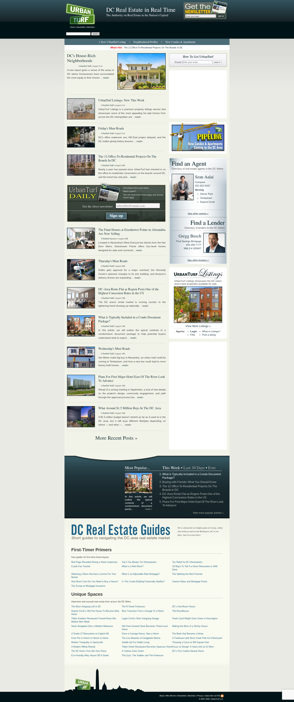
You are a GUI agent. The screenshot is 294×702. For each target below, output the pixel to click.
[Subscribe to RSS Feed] (222, 696)
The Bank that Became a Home (187, 633)
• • (147, 42)
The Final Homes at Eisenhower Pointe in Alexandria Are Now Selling (131, 231)
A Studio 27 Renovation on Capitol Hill (90, 633)
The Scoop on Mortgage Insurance (88, 586)
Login (193, 331)
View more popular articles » (208, 512)
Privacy (200, 696)
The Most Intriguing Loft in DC (86, 606)
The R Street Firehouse (133, 606)
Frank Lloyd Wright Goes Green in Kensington (194, 618)
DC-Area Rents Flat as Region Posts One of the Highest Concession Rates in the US (128, 291)
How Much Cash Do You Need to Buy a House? (94, 581)
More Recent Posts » (116, 437)
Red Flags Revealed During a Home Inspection (94, 562)
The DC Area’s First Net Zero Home (88, 651)
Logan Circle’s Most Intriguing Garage (140, 618)
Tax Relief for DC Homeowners (187, 562)
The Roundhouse (180, 611)
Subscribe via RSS (212, 696)
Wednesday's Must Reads (114, 348)
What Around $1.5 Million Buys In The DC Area (129, 408)
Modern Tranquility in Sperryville (87, 642)
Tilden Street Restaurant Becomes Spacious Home (147, 646)
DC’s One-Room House (183, 606)
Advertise (91, 27)
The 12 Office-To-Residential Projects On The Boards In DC (153, 47)
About (161, 696)
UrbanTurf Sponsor (109, 238)
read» (106, 77)
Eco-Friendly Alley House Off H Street (90, 655)
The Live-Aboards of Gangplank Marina (141, 638)
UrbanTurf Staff (85, 66)
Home (72, 27)
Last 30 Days (194, 467)
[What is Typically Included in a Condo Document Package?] (138, 492)
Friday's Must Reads (111, 128)
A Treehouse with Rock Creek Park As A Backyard (197, 638)
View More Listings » (198, 326)
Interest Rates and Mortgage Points (189, 581)
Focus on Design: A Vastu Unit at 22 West (193, 646)
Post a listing (209, 334)
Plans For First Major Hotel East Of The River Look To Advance (131, 378)
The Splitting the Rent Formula (187, 574)
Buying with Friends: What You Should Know (189, 482)
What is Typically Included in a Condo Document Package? (129, 319)
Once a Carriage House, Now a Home (140, 633)
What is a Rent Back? (132, 566)
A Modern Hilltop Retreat (83, 646)
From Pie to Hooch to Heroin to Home (89, 638)
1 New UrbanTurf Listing (112, 42)
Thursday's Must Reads (112, 261)
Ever (212, 467)
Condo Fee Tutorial (80, 566)
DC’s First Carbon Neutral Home (188, 651)
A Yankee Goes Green (133, 651)
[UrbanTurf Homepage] (83, 14)
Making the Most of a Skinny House (190, 626)
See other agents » (198, 213)
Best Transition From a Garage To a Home (143, 611)
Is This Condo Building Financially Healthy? (143, 581)
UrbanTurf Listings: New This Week (121, 100)
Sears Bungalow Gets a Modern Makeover (92, 626)
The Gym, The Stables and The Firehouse (142, 655)
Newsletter (81, 27)
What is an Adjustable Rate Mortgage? (141, 574)
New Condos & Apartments (180, 42)
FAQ (192, 334)
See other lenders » (198, 260)
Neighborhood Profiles (145, 42)
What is (211, 331)
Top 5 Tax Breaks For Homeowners (139, 562)
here (150, 195)
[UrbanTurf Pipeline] (198, 152)
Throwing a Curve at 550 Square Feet (190, 642)
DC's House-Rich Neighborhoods (81, 58)
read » (148, 509)
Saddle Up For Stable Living (135, 642)
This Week (171, 467)
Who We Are (171, 696)
